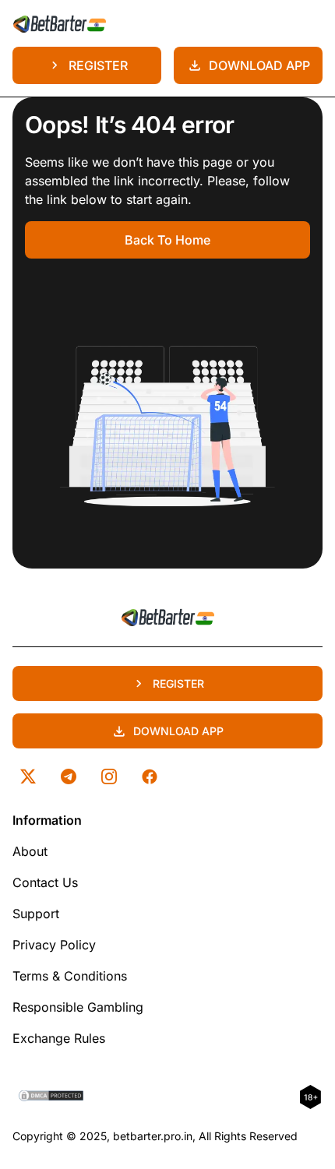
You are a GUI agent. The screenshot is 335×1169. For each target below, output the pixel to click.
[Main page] (59, 23)
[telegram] (68, 776)
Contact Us (45, 882)
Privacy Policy (54, 944)
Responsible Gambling (77, 1007)
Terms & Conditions (69, 976)
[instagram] (109, 776)
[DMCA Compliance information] (51, 1097)
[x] (28, 776)
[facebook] (149, 776)
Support (35, 913)
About (30, 851)
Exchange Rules (58, 1038)
